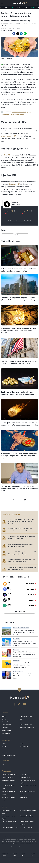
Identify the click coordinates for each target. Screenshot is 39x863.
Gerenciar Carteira (25, 774)
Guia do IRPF (24, 797)
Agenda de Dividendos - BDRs (9, 798)
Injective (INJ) (14, 184)
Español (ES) (24, 854)
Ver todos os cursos (26, 827)
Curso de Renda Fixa (26, 816)
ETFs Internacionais (26, 725)
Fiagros (4, 719)
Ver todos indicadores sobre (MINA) (19, 221)
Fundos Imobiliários (26, 716)
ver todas (18, 611)
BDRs (22, 719)
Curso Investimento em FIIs (28, 810)
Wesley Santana (7, 30)
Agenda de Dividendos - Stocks (9, 793)
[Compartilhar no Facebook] (13, 33)
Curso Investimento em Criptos (8, 817)
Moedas (4, 746)
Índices (22, 722)
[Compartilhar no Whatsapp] (25, 33)
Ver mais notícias (18, 500)
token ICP (6, 155)
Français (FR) (33, 854)
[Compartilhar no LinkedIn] (21, 33)
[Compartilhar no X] (17, 33)
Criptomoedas (8, 235)
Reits (21, 743)
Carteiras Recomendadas (9, 774)
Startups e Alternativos (9, 755)
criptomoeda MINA (8, 136)
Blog (3, 764)
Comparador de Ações (8, 780)
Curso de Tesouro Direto (9, 822)
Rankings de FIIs (25, 777)
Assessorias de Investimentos (6, 731)
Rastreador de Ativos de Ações (27, 781)
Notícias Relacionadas (10, 241)
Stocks (4, 743)
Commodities (24, 746)
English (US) (15, 854)
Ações (3, 716)
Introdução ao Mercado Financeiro (27, 823)
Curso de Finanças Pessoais (10, 827)
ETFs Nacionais (6, 725)
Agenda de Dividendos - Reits (27, 793)
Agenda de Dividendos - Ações (9, 787)
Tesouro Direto (6, 722)
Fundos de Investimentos (27, 727)
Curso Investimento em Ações (8, 811)
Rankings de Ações (7, 777)
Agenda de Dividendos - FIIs (28, 786)
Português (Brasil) (5, 854)
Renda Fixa (5, 727)
